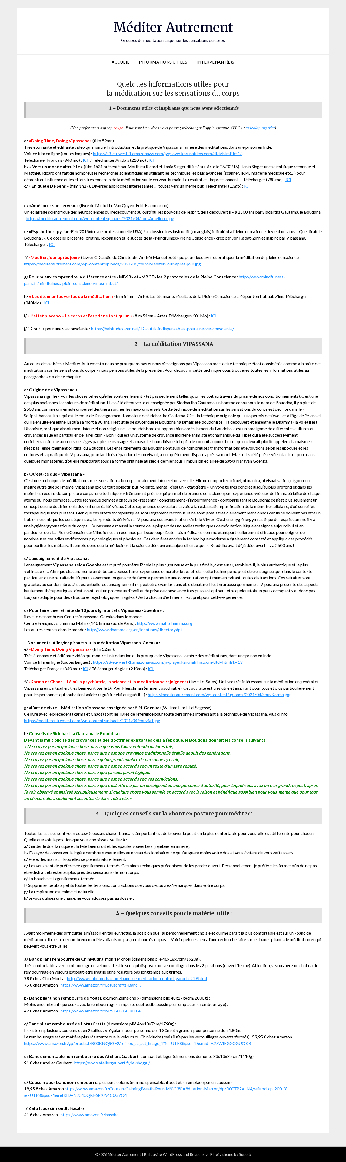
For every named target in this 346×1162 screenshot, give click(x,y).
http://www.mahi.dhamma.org (164, 623)
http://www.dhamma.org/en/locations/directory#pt (134, 629)
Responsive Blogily (205, 1154)
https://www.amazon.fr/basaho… (91, 1114)
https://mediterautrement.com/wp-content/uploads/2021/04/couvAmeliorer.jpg (100, 218)
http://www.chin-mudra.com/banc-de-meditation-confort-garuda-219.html (137, 978)
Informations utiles (163, 61)
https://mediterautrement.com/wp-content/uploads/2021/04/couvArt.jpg (92, 720)
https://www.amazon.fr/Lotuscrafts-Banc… (101, 984)
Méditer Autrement (173, 27)
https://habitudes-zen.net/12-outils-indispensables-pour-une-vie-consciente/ (162, 328)
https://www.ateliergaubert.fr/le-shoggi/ (112, 1062)
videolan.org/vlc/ (261, 127)
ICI (85, 159)
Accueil (120, 61)
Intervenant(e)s (215, 61)
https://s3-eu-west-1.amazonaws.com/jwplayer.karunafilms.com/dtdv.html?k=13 (167, 153)
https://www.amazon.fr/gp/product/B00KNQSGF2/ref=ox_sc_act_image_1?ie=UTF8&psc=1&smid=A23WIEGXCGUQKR (137, 1043)
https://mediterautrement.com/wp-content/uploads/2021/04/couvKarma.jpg (219, 694)
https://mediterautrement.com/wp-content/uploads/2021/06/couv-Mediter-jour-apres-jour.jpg (112, 263)
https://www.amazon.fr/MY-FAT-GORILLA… (102, 1010)
